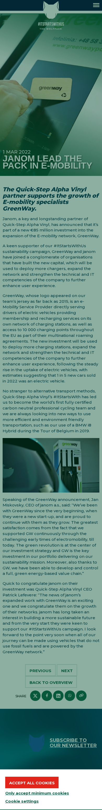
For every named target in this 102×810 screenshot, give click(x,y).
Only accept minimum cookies (37, 793)
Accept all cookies (32, 782)
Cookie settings (22, 801)
